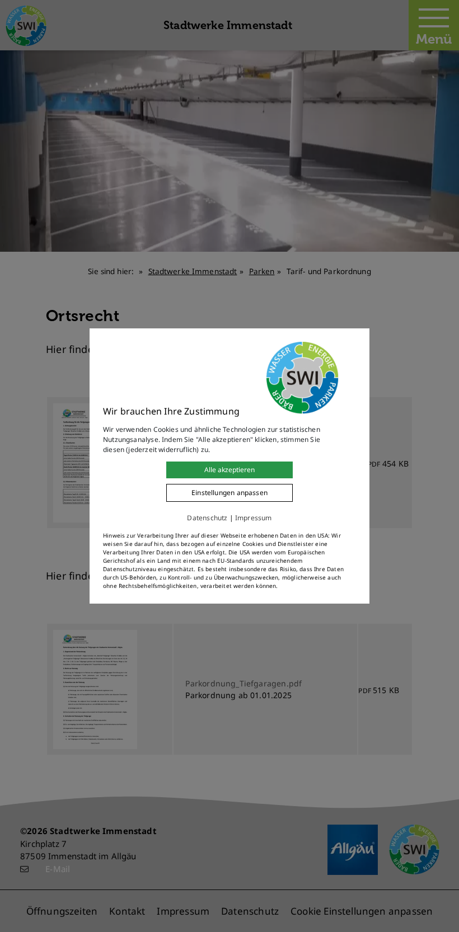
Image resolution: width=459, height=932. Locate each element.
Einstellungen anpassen (229, 492)
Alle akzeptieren (229, 469)
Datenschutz (207, 518)
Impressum (253, 518)
